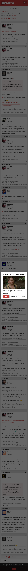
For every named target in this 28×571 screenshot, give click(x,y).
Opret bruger (14, 296)
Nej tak (23, 296)
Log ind (5, 296)
